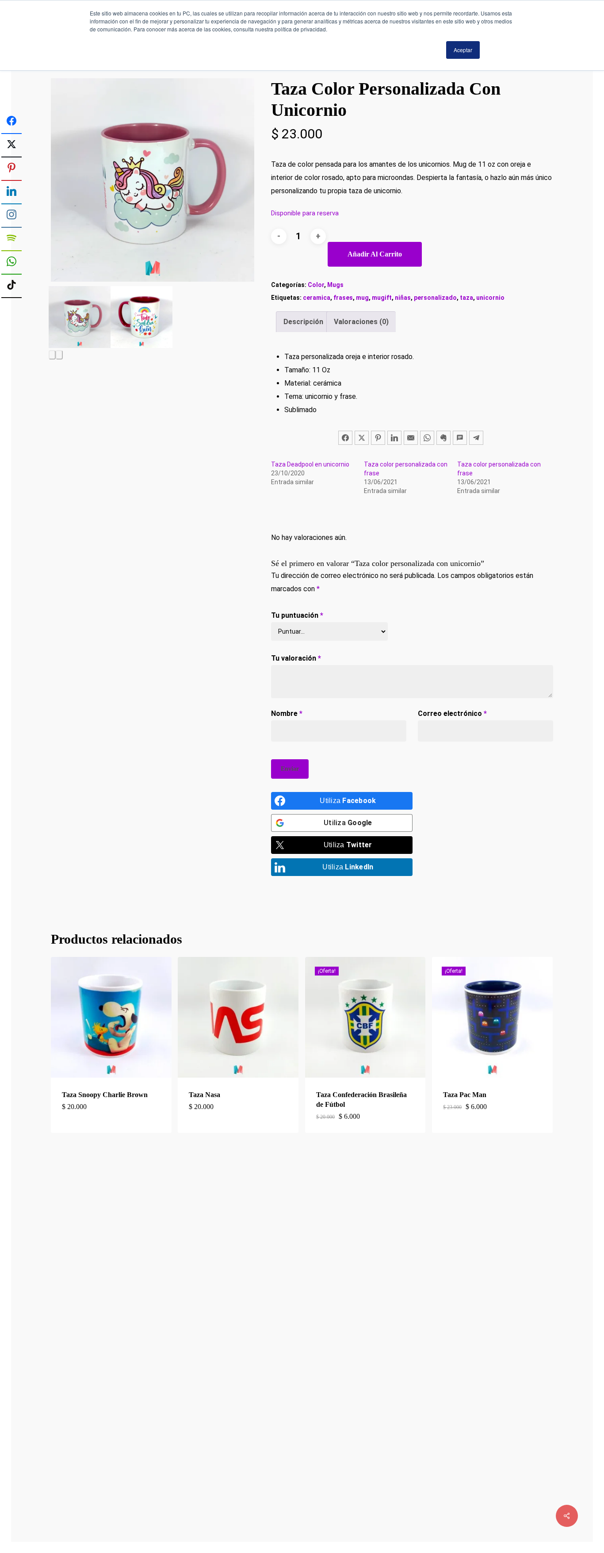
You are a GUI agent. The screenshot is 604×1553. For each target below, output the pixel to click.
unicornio (490, 297)
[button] (111, 1116)
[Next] (59, 355)
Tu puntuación (297, 615)
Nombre (286, 713)
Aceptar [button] (463, 50)
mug (362, 297)
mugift (382, 297)
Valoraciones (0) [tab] (361, 321)
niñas (403, 297)
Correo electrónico (452, 713)
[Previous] (52, 355)
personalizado (435, 297)
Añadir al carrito (375, 254)
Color (316, 284)
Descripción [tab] (303, 321)
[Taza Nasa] (238, 1017)
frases (343, 297)
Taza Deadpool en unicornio (310, 464)
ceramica (316, 297)
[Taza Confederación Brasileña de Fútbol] (365, 1017)
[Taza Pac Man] (492, 1017)
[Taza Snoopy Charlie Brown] (111, 1017)
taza (466, 297)
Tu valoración (296, 658)
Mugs (335, 284)
